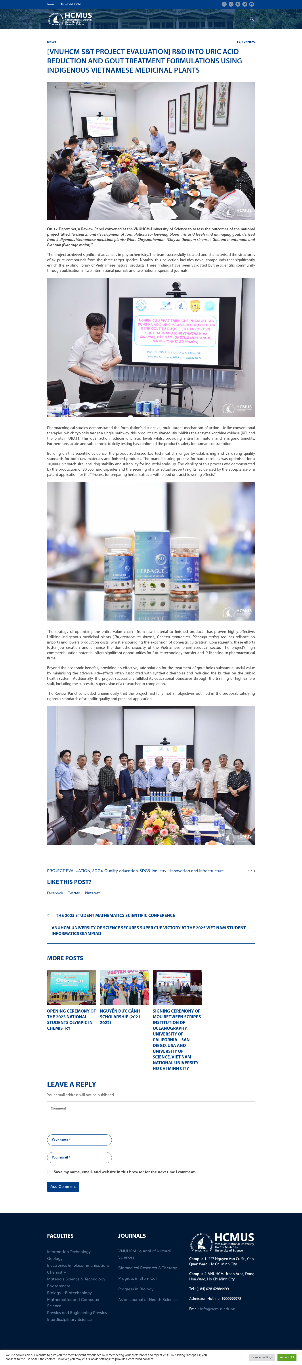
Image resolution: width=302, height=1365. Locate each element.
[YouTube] (251, 4)
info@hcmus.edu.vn (217, 1309)
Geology (55, 1259)
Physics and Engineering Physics (77, 1313)
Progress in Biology (136, 1289)
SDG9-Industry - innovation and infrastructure (182, 871)
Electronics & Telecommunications (78, 1266)
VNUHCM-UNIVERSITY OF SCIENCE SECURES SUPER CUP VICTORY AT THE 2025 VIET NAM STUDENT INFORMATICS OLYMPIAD (149, 931)
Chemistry (56, 1272)
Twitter (74, 893)
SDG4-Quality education (115, 871)
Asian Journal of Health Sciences (148, 1300)
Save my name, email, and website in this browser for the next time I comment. (125, 1172)
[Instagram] (237, 4)
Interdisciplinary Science (69, 1320)
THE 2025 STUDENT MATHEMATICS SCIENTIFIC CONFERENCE (115, 916)
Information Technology (69, 1252)
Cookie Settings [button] (262, 1357)
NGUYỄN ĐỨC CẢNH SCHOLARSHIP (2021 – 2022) (121, 1017)
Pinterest (92, 893)
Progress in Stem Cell (137, 1279)
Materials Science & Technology (76, 1279)
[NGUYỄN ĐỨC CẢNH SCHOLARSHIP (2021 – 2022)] (124, 987)
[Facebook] (224, 4)
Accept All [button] (287, 1357)
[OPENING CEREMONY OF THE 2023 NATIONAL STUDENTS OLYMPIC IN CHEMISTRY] (71, 987)
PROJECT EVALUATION (68, 871)
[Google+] (231, 4)
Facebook (55, 893)
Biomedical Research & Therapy (147, 1268)
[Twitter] (244, 4)
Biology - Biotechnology (69, 1293)
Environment (58, 1286)
